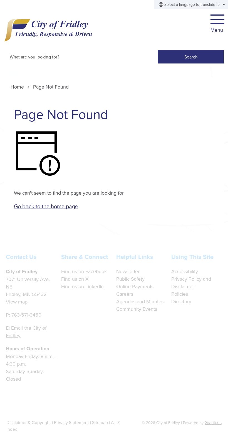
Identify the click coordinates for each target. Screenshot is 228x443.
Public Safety (130, 278)
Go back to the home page (46, 206)
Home (17, 86)
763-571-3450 (26, 314)
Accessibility (184, 271)
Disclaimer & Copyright (28, 422)
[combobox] (191, 4)
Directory (181, 301)
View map (17, 301)
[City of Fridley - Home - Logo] (48, 30)
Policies (179, 293)
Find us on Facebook (84, 271)
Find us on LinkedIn (82, 286)
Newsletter (128, 271)
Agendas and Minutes (139, 301)
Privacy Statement (71, 422)
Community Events (136, 308)
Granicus (213, 422)
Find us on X (75, 278)
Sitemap (100, 422)
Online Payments (134, 286)
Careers (124, 293)
